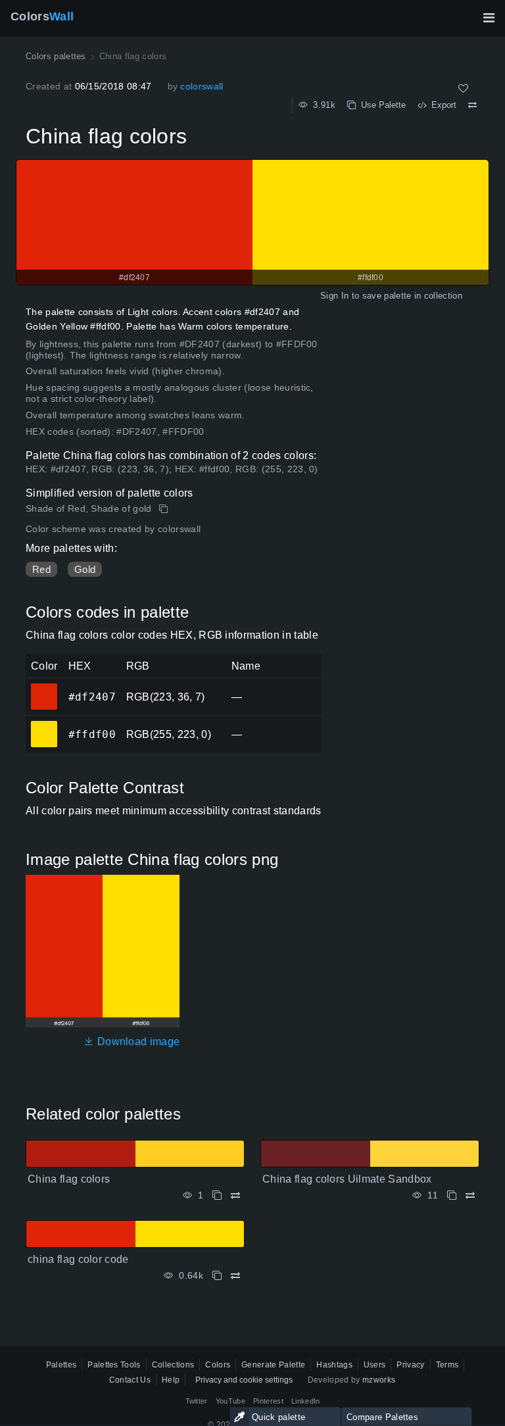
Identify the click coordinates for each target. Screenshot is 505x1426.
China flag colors (69, 1179)
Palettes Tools (113, 1364)
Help (171, 1380)
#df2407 (44, 687)
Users (375, 1364)
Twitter (196, 1401)
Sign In (334, 296)
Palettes (61, 1364)
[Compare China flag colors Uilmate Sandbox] (470, 1195)
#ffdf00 (44, 725)
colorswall (201, 86)
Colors (42, 16)
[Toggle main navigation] (488, 17)
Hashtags (334, 1364)
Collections (173, 1364)
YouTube (230, 1401)
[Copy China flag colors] (164, 509)
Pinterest (268, 1401)
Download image (137, 1041)
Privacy (410, 1364)
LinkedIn (305, 1401)
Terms (447, 1364)
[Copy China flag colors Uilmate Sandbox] (451, 1195)
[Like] (463, 88)
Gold (84, 569)
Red (41, 569)
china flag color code (78, 1259)
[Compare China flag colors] (472, 105)
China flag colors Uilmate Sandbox (347, 1179)
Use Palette (381, 105)
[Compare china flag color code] (235, 1276)
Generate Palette (273, 1364)
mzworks (378, 1380)
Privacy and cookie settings (244, 1380)
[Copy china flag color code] (217, 1276)
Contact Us (130, 1380)
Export (441, 105)
